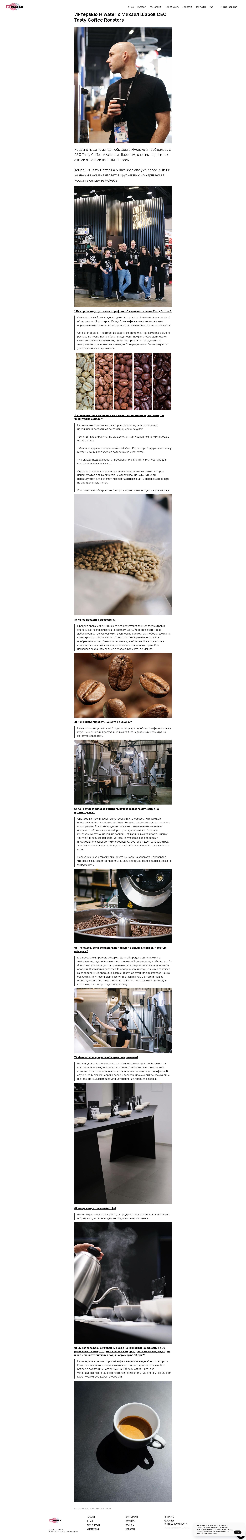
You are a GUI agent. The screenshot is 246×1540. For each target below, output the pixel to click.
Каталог (141, 7)
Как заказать (172, 7)
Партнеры (130, 1521)
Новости (187, 7)
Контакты (201, 7)
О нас (131, 7)
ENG (211, 7)
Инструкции (93, 1529)
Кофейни (130, 1525)
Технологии (156, 7)
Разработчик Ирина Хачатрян (178, 1528)
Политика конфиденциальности (207, 1533)
